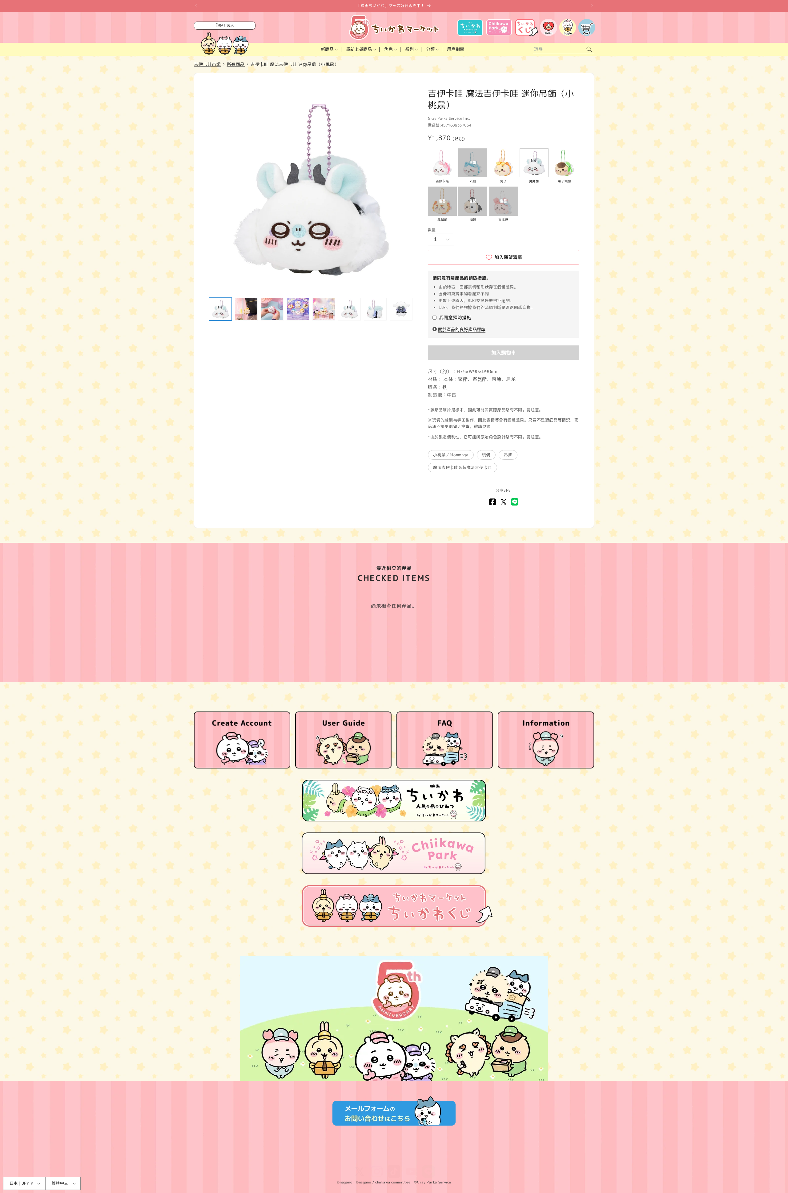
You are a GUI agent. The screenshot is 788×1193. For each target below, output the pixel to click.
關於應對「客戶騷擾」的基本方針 (498, 1158)
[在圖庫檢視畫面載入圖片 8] (401, 309)
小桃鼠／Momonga (450, 454)
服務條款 (268, 1158)
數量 (432, 229)
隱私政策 (292, 1158)
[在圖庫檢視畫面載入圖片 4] (298, 309)
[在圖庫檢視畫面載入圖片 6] (349, 309)
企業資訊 (372, 1158)
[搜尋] (589, 49)
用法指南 (396, 1158)
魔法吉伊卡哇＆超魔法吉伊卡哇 (462, 467)
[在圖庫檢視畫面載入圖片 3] (272, 309)
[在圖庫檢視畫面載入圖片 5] (323, 309)
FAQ (415, 1158)
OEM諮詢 (451, 1158)
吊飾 (508, 454)
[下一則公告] (592, 6)
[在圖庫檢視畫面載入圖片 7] (375, 309)
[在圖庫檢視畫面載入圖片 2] (246, 309)
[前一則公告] (196, 6)
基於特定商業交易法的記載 (332, 1158)
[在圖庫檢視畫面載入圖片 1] (220, 309)
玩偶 (486, 454)
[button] (328, 49)
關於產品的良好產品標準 (461, 329)
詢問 (431, 1158)
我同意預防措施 (455, 317)
